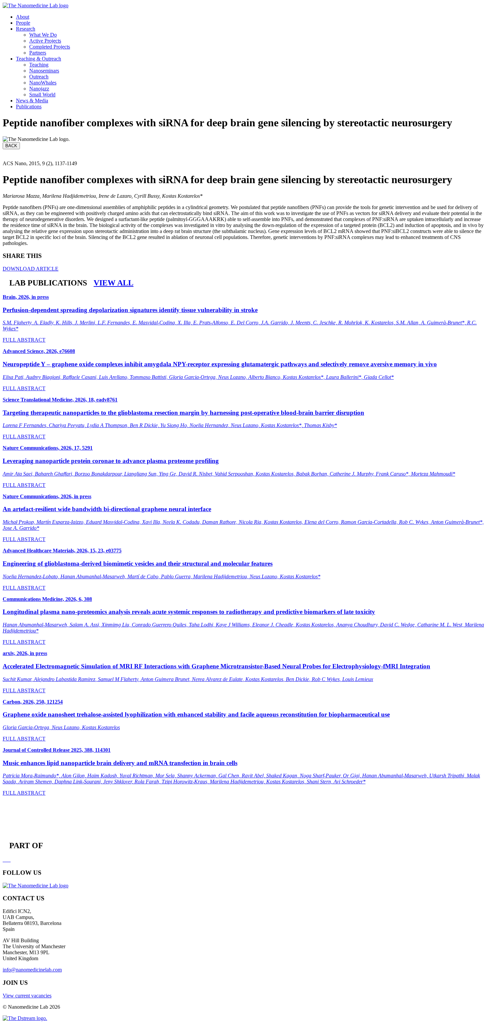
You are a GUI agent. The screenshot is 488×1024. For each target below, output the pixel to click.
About (22, 17)
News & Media (32, 100)
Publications (28, 106)
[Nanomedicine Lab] (35, 5)
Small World (42, 94)
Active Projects (45, 41)
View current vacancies (27, 995)
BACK (11, 145)
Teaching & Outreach (38, 58)
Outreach (38, 76)
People (23, 23)
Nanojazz (39, 88)
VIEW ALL (113, 283)
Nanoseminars (44, 70)
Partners (37, 53)
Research (25, 29)
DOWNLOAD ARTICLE (30, 269)
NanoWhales (42, 82)
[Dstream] (25, 1018)
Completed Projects (49, 47)
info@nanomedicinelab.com (32, 969)
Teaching (38, 64)
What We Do (43, 35)
